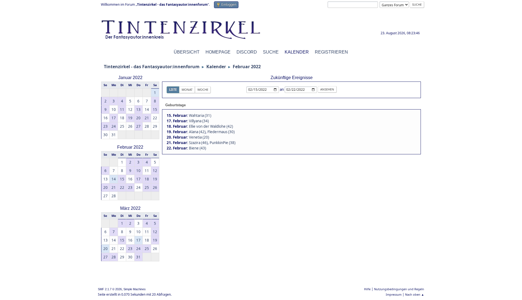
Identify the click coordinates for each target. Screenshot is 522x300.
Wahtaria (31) (200, 115)
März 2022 (130, 208)
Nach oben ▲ (414, 294)
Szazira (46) (198, 142)
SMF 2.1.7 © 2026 (110, 289)
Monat (187, 90)
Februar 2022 (130, 147)
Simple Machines (134, 289)
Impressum (394, 294)
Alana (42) (197, 131)
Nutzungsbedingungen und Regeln (399, 289)
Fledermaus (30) (221, 131)
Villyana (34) (199, 120)
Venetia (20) (199, 137)
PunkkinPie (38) (222, 142)
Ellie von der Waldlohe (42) (211, 126)
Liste (173, 90)
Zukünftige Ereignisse (292, 77)
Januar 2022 (130, 77)
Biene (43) (197, 148)
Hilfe (367, 289)
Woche (202, 90)
